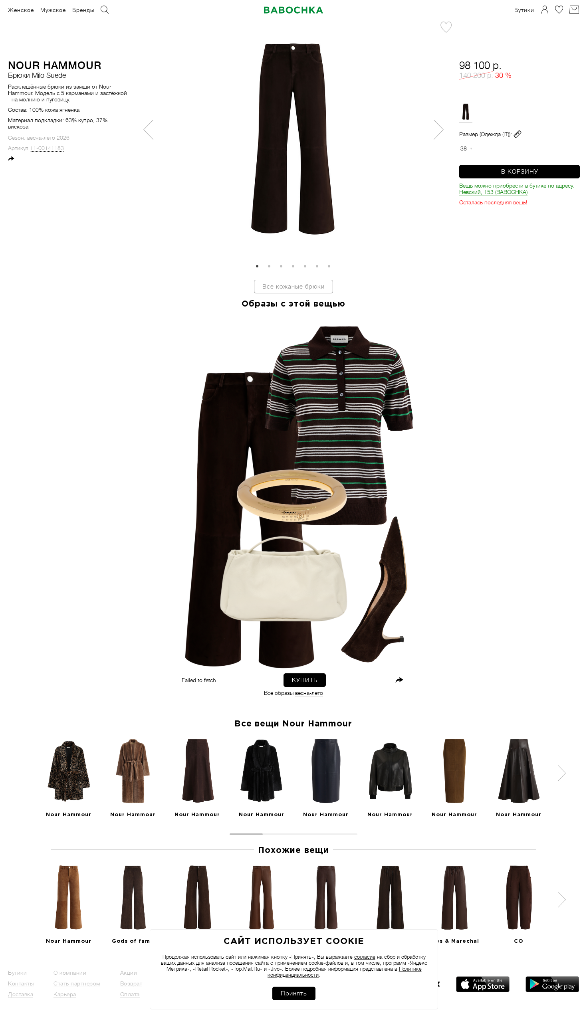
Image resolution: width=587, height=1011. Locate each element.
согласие (364, 957)
